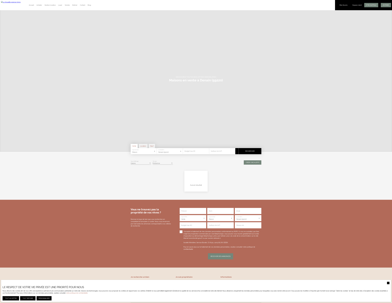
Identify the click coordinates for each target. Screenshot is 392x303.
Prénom (184, 211)
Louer (60, 5)
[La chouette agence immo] (13, 5)
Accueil (31, 5)
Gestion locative (50, 5)
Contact (82, 5)
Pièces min (240, 225)
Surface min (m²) (216, 151)
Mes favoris (343, 5)
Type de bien (135, 149)
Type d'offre (184, 216)
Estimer (74, 5)
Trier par (155, 161)
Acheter (39, 5)
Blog (89, 5)
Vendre (67, 5)
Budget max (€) (190, 151)
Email (238, 211)
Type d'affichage (135, 161)
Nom (210, 211)
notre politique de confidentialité (76, 293)
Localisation (161, 149)
